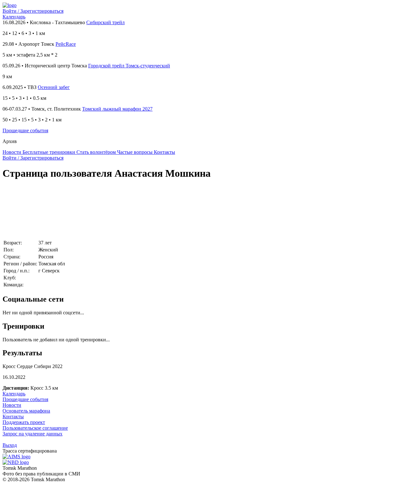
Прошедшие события (25, 130)
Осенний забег (54, 87)
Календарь (14, 16)
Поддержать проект (24, 422)
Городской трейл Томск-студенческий (129, 65)
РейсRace (66, 44)
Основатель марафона (26, 410)
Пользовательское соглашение (35, 428)
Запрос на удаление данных (32, 433)
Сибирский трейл (105, 22)
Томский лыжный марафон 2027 (117, 109)
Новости (12, 405)
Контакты (13, 416)
